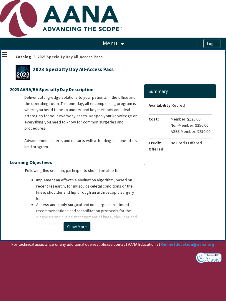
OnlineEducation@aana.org (188, 244)
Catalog (23, 56)
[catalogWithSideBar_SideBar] (4, 55)
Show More (77, 226)
